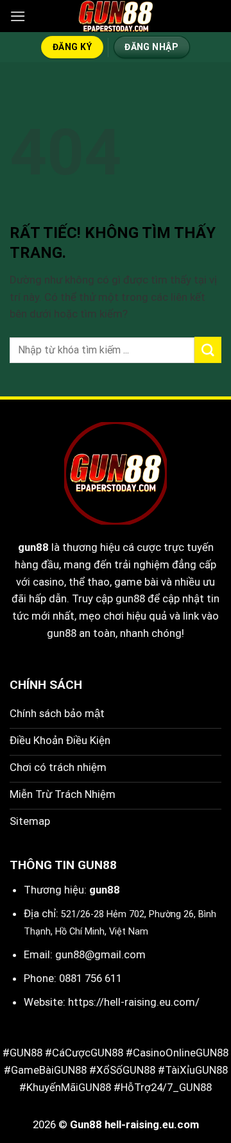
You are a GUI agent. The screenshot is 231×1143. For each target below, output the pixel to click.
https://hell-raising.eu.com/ (134, 1001)
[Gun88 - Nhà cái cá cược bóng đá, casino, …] (115, 16)
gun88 (33, 547)
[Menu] (18, 16)
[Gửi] (207, 350)
